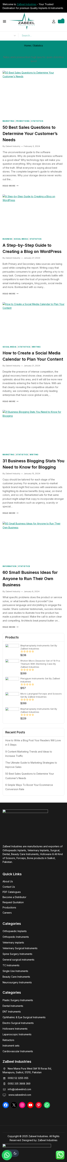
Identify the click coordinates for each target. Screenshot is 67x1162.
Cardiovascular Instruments (18, 1051)
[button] (7, 1155)
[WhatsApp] (47, 1105)
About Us (8, 881)
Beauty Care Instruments (16, 976)
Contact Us (9, 886)
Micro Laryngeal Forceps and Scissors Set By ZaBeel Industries (41, 695)
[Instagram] (22, 1105)
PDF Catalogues (12, 891)
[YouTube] (30, 1105)
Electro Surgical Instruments (18, 1022)
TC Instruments (11, 965)
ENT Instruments (12, 1011)
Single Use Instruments (15, 971)
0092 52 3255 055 (18, 1078)
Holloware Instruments (15, 1028)
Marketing (8, 121)
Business (7, 239)
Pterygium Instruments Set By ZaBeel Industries (40, 680)
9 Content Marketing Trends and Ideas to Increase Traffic (28, 753)
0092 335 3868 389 (19, 1083)
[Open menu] (4, 21)
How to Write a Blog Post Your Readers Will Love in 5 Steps (33, 742)
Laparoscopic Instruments (17, 1034)
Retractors (8, 1040)
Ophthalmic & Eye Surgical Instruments (24, 1017)
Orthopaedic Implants (15, 931)
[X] (14, 1105)
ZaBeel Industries (26, 4)
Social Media (21, 239)
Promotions (23, 121)
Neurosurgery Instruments (17, 982)
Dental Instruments (13, 1005)
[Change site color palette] (12, 1153)
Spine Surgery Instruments (17, 953)
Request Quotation (13, 902)
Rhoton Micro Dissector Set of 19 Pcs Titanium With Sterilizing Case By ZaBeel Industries (40, 663)
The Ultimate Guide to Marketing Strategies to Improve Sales (31, 764)
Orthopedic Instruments (16, 936)
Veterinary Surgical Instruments (20, 948)
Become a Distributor (14, 897)
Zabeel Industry (12, 146)
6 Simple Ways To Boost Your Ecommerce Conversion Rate (29, 787)
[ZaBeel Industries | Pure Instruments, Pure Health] (22, 21)
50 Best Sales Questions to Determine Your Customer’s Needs (30, 133)
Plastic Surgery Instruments (18, 1000)
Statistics (37, 121)
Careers (7, 912)
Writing (36, 347)
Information (9, 566)
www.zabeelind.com (19, 1094)
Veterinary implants (13, 942)
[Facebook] (6, 1105)
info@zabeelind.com (19, 1089)
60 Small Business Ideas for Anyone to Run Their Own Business (30, 578)
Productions (9, 907)
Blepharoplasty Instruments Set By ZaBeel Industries (38, 647)
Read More (10, 186)
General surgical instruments (18, 959)
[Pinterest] (39, 1105)
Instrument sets (11, 1045)
